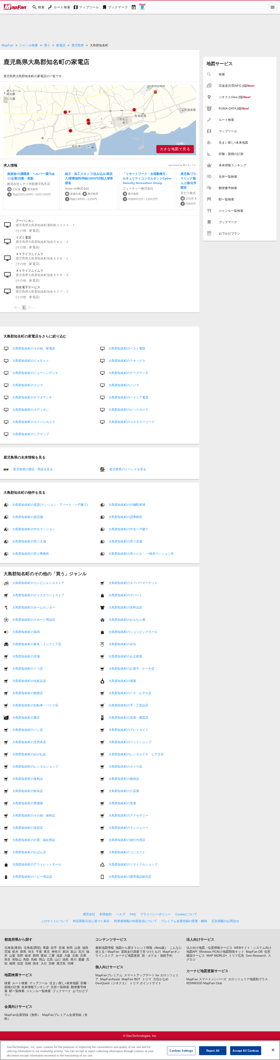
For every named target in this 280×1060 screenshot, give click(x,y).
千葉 (39, 951)
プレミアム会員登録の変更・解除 (184, 921)
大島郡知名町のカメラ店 (125, 766)
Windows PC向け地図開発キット (221, 951)
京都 (75, 955)
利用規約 (106, 914)
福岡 (12, 963)
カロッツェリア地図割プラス (248, 979)
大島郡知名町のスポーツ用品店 (33, 619)
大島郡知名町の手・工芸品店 (128, 705)
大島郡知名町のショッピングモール (133, 631)
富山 (73, 951)
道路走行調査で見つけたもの (141, 951)
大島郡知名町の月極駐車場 (126, 504)
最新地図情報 (104, 947)
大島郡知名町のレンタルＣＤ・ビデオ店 (136, 754)
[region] (100, 120)
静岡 (36, 955)
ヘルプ (120, 914)
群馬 (23, 951)
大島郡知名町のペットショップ (129, 742)
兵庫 (83, 955)
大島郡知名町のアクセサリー (128, 815)
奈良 (7, 959)
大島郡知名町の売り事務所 (30, 553)
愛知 (44, 955)
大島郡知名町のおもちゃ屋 (126, 619)
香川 (73, 959)
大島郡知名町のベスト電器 (126, 348)
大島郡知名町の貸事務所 (125, 516)
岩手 (54, 947)
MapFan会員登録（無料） (22, 1015)
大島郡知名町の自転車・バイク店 (35, 705)
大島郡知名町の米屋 (122, 803)
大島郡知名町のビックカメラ (128, 409)
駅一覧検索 (16, 991)
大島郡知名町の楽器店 (27, 827)
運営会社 (89, 914)
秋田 (69, 947)
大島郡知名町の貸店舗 (27, 516)
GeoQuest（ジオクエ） (111, 983)
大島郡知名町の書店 (26, 717)
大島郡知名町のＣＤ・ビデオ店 (129, 693)
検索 (7, 983)
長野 (20, 955)
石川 (81, 951)
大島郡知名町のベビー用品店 (32, 876)
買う (47, 45)
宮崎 (52, 963)
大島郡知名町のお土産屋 (125, 656)
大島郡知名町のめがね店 (29, 754)
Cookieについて (186, 914)
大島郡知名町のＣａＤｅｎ (30, 360)
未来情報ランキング (35, 987)
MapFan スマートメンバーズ (206, 979)
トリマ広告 (236, 955)
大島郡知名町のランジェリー (128, 827)
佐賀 (20, 963)
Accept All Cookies (246, 1050)
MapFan (7, 45)
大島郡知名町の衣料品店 (125, 607)
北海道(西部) (32, 947)
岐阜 (28, 955)
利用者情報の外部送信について (135, 921)
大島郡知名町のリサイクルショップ (133, 864)
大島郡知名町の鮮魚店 (27, 790)
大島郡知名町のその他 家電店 (33, 348)
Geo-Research (256, 955)
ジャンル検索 (28, 45)
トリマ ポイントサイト (145, 983)
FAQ (133, 914)
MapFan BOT (131, 979)
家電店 (60, 45)
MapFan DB (254, 951)
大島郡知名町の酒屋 (122, 680)
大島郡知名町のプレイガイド (128, 729)
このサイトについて (54, 921)
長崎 (28, 963)
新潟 (66, 951)
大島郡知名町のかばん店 (29, 852)
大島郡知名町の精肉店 (123, 778)
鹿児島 (61, 963)
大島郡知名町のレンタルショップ (35, 766)
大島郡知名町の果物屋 (27, 803)
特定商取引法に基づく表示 (91, 921)
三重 (52, 955)
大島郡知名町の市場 (26, 656)
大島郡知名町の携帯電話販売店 (129, 876)
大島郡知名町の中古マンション (33, 529)
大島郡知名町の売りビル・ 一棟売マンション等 (141, 553)
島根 (34, 959)
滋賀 (59, 955)
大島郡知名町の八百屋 (123, 790)
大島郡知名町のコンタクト (126, 852)
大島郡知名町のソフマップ (30, 434)
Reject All (212, 1050)
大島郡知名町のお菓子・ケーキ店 (131, 668)
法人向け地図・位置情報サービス (209, 947)
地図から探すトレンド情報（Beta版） (142, 947)
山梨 (12, 955)
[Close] (273, 1050)
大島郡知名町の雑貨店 (27, 693)
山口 (58, 959)
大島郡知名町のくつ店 (27, 668)
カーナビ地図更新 (128, 955)
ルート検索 (20, 983)
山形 (77, 947)
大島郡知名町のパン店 (27, 729)
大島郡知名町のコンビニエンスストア (38, 582)
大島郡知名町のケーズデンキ (128, 373)
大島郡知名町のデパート (125, 595)
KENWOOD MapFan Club (204, 983)
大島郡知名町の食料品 (27, 778)
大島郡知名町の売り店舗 (125, 541)
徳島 (66, 959)
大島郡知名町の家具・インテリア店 (36, 644)
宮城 (62, 947)
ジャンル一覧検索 (38, 991)
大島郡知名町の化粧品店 (29, 680)
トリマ (146, 979)
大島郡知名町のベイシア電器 (128, 397)
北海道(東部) (13, 947)
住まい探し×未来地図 (64, 983)
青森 (46, 947)
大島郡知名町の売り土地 (29, 541)
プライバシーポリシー (155, 914)
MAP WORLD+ (216, 955)
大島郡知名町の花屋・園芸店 (128, 717)
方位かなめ (160, 979)
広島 (50, 959)
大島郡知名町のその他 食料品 (33, 815)
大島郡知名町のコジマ (27, 385)
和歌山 (16, 959)
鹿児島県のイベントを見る (127, 469)
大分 (44, 963)
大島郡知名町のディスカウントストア (38, 595)
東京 (47, 951)
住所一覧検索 (60, 987)
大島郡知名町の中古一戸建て (128, 529)
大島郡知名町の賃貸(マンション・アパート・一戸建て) (50, 504)
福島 (85, 947)
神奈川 (56, 951)
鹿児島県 (78, 45)
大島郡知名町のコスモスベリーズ (131, 422)
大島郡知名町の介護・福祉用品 (33, 839)
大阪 (67, 955)
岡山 (42, 959)
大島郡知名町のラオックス (126, 360)
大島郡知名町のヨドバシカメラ (33, 422)
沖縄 (70, 963)
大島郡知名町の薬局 (26, 631)
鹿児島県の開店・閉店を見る (32, 469)
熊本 (36, 963)
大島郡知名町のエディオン (30, 409)
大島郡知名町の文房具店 (29, 742)
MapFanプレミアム (108, 975)
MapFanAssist (110, 979)
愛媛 (81, 959)
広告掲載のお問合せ (225, 921)
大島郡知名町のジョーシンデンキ (35, 373)
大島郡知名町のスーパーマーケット (133, 582)
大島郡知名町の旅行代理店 (126, 839)
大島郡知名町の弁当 (122, 644)
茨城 (7, 951)
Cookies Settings (181, 1050)
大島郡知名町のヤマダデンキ (32, 397)
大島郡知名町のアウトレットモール (36, 864)
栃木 (15, 951)
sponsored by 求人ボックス (182, 165)
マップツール (38, 983)
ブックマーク (61, 991)
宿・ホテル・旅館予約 (157, 955)
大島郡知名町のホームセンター (33, 607)
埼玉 (31, 951)
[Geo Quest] (142, 7)
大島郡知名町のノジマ (123, 385)
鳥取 (26, 959)
